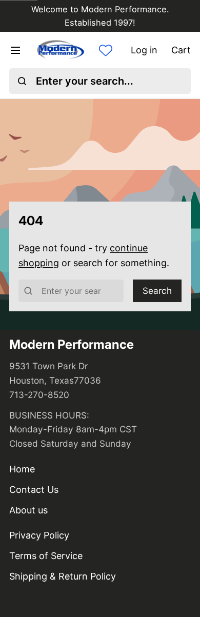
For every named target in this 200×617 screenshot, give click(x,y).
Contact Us (33, 489)
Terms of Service (46, 555)
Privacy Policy (39, 535)
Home (22, 469)
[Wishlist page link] (105, 50)
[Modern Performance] (60, 50)
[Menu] (20, 50)
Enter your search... (84, 81)
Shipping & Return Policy (62, 576)
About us (28, 510)
